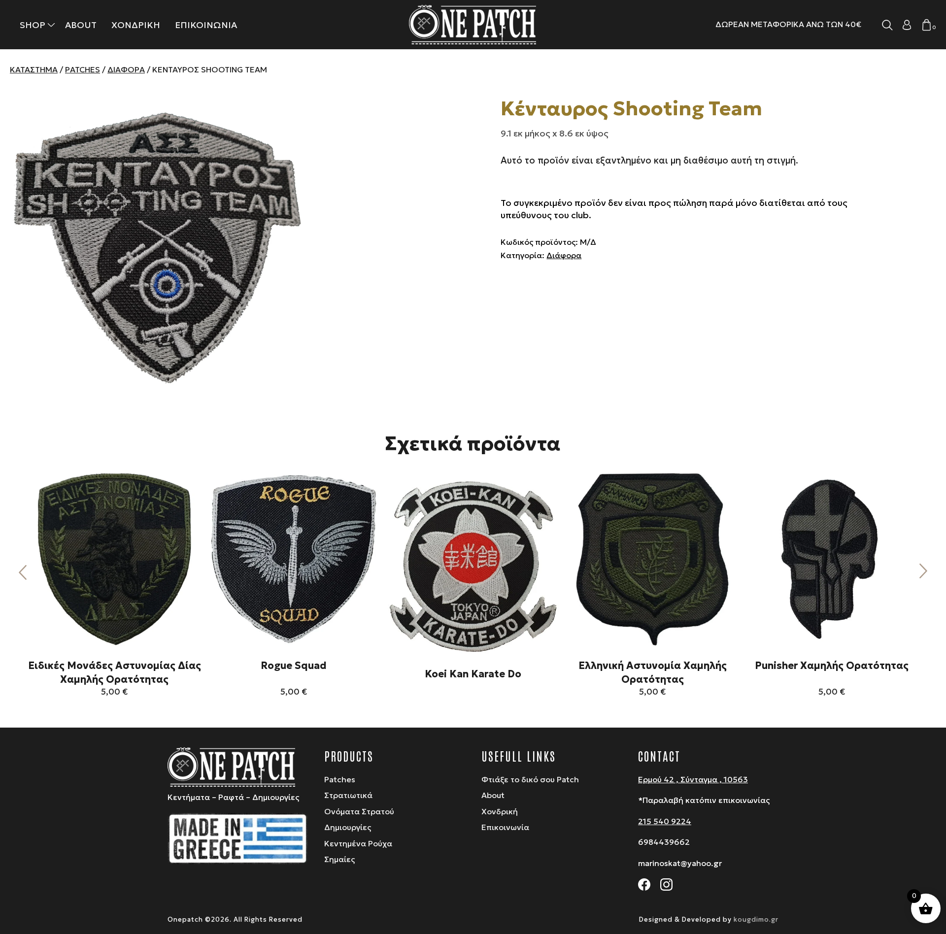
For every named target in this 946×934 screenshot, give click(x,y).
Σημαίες (339, 859)
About (493, 795)
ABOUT (81, 25)
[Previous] (23, 571)
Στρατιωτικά (348, 795)
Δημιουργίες (347, 827)
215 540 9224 (664, 821)
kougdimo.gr (756, 919)
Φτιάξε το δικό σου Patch (530, 779)
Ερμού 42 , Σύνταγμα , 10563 (693, 779)
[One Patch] (472, 24)
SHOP (32, 25)
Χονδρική (499, 811)
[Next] (923, 571)
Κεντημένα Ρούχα (358, 843)
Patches (82, 69)
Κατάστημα (34, 69)
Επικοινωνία (505, 827)
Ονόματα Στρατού (359, 811)
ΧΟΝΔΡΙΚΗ (135, 25)
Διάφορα (126, 69)
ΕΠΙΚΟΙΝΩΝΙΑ (206, 25)
